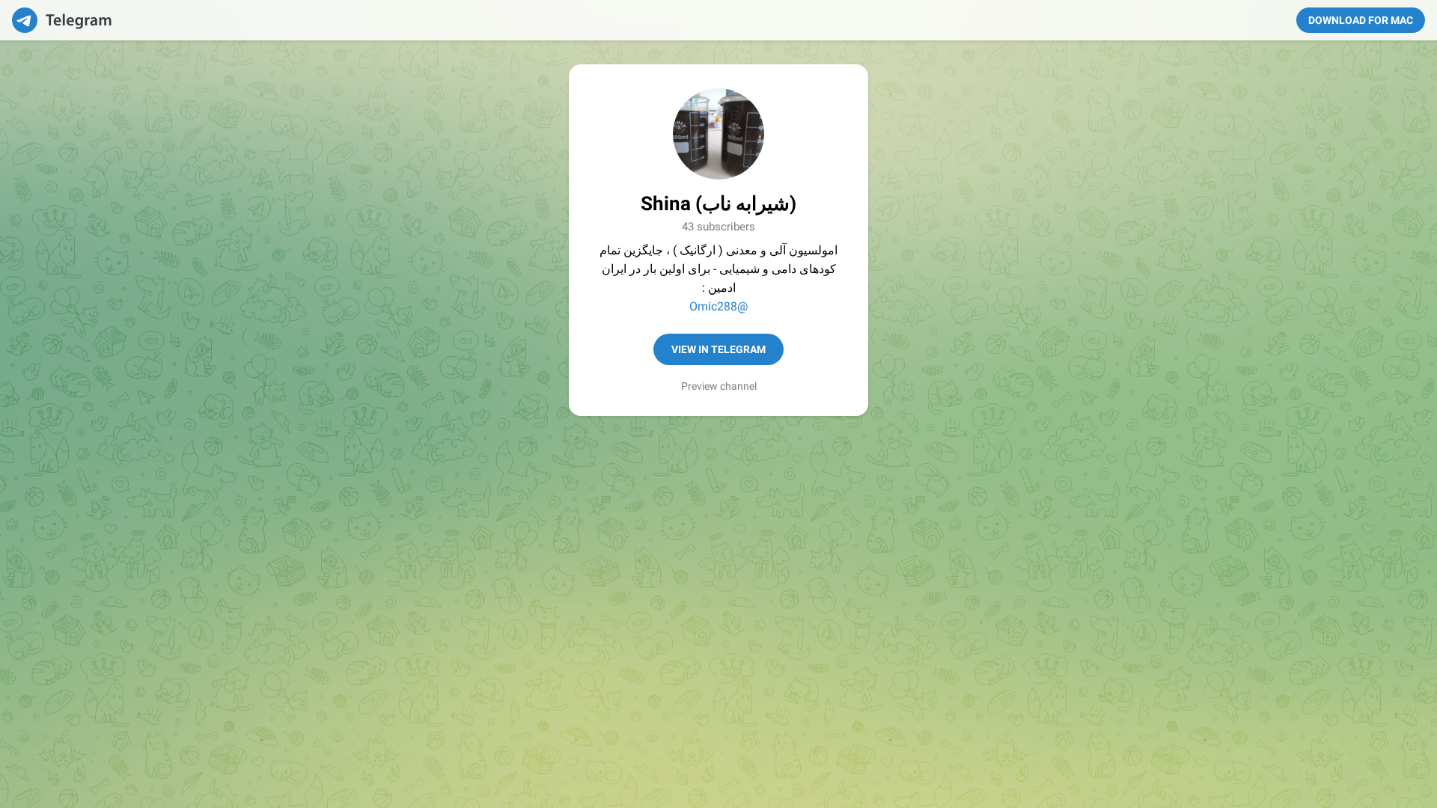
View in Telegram (718, 349)
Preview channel (719, 386)
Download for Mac (1360, 20)
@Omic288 (718, 306)
